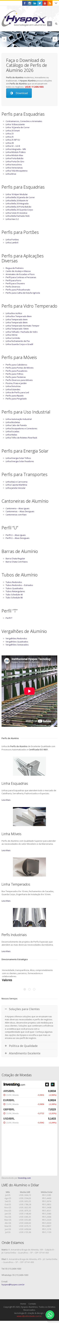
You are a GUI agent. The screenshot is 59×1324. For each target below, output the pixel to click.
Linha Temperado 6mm (17, 319)
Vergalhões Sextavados (17, 644)
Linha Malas (11, 434)
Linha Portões (12, 239)
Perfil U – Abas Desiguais (17, 538)
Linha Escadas (12, 431)
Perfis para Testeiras (16, 377)
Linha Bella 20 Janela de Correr (20, 197)
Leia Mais (6, 799)
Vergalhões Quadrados (17, 641)
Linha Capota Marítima (16, 484)
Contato (32, 1303)
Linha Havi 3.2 (12, 219)
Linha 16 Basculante (15, 124)
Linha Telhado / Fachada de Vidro (22, 331)
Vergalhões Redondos (16, 638)
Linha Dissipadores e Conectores (21, 428)
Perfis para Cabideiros (16, 364)
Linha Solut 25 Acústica (16, 212)
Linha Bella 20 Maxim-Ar (17, 200)
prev (4, 39)
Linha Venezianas (14, 167)
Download (22, 93)
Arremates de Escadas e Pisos (20, 274)
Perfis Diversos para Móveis (19, 380)
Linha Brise (11, 173)
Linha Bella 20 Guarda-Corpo (19, 209)
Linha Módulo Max (14, 155)
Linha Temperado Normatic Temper (22, 325)
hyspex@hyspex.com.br (13, 1284)
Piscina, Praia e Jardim (16, 383)
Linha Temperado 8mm (17, 322)
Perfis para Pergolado (16, 398)
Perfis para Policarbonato (18, 289)
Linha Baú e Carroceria (16, 481)
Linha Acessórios (14, 164)
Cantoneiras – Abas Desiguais (20, 511)
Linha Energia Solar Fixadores (20, 461)
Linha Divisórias (13, 386)
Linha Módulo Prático (16, 152)
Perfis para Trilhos (14, 373)
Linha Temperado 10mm (17, 328)
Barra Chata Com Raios (17, 561)
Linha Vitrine (11, 334)
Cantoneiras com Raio (16, 514)
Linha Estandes (13, 389)
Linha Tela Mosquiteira (16, 170)
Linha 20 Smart (13, 130)
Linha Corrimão (13, 338)
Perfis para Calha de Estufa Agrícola (23, 292)
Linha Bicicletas (13, 422)
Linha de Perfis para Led (17, 392)
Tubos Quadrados (14, 588)
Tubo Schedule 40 (14, 594)
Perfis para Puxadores (16, 370)
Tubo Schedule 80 (14, 597)
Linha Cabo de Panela (16, 425)
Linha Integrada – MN (16, 149)
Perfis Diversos (13, 286)
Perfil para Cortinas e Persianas (21, 277)
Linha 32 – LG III (13, 146)
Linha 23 (10, 133)
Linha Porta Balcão (14, 158)
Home (23, 1303)
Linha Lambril (12, 242)
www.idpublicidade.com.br (29, 1316)
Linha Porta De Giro (15, 161)
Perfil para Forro (13, 280)
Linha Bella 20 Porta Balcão (18, 206)
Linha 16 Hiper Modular (17, 194)
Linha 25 (10, 136)
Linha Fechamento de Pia (18, 341)
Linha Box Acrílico (14, 313)
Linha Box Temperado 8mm (19, 316)
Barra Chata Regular (15, 558)
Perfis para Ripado (15, 395)
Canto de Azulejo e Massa (18, 271)
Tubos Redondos (14, 582)
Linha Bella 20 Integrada (17, 203)
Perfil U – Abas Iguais (16, 535)
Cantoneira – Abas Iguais (17, 508)
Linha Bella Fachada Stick (18, 215)
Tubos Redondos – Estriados (19, 585)
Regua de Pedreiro (15, 268)
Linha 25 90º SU (13, 139)
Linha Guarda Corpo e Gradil (19, 344)
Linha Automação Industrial (19, 419)
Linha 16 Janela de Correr (18, 127)
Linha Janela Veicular (15, 487)
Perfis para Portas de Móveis (20, 367)
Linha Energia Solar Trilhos (18, 458)
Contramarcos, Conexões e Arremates (24, 121)
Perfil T (9, 618)
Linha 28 (10, 142)
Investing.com (24, 1178)
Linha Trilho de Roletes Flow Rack (21, 437)
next (54, 39)
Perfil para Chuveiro (15, 283)
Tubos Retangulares (15, 591)
